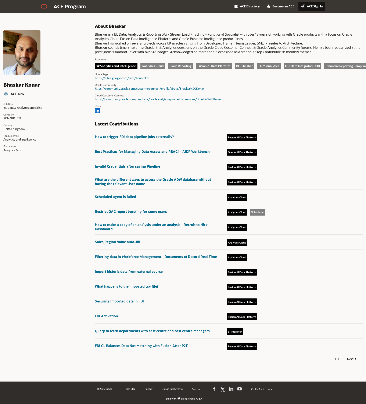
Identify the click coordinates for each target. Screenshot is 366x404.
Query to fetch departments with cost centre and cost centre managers (152, 331)
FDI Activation (106, 316)
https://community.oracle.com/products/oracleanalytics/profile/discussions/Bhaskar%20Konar (158, 99)
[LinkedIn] (97, 111)
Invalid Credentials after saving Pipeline (127, 166)
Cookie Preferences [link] (261, 389)
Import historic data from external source (129, 271)
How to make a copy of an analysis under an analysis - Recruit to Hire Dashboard (151, 226)
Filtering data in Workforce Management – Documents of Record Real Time (156, 256)
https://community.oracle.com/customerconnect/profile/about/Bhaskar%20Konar (149, 88)
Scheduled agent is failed (115, 196)
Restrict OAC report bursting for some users (131, 211)
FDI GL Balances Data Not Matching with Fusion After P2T (141, 345)
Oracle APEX (195, 398)
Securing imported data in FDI (119, 301)
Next (350, 359)
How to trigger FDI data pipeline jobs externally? (134, 136)
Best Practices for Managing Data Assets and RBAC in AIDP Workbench (152, 151)
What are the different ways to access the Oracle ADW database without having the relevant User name (153, 181)
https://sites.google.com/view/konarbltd (121, 78)
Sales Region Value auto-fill (117, 242)
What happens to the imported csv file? (126, 286)
